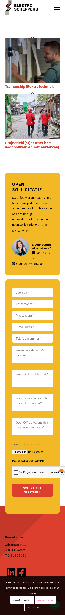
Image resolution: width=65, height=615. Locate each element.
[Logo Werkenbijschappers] (27, 7)
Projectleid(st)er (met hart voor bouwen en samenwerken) (32, 145)
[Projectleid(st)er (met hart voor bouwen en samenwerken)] (32, 138)
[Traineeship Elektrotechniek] (32, 81)
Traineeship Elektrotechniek (29, 86)
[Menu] (55, 7)
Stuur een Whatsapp (29, 263)
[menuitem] (55, 7)
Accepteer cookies (22, 599)
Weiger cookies (45, 599)
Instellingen (33, 607)
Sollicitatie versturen (32, 490)
